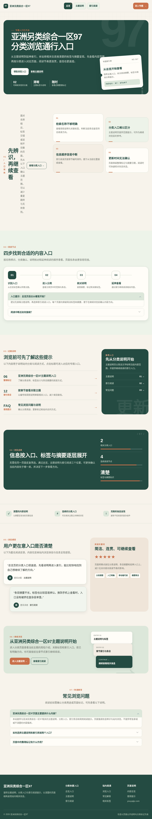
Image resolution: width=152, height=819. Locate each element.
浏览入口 (107, 791)
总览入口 (69, 791)
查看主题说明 (37, 71)
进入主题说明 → (19, 661)
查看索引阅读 (39, 661)
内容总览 (131, 791)
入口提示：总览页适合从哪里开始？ (28, 296)
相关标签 (107, 801)
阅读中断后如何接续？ (22, 312)
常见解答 (107, 796)
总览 (68, 6)
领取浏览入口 (20, 71)
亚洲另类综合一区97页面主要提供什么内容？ (35, 713)
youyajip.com (133, 801)
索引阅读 (93, 6)
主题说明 (80, 6)
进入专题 (141, 6)
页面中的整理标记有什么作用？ (28, 742)
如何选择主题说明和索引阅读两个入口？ (33, 732)
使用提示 (131, 796)
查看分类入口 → (36, 165)
